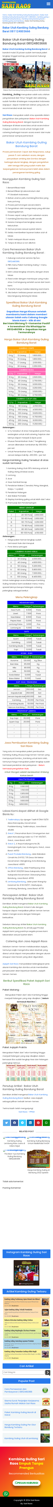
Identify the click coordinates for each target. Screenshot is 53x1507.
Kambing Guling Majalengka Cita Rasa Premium (20, 1331)
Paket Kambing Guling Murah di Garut (20, 1413)
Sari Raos (35, 1500)
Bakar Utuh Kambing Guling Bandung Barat (23, 15)
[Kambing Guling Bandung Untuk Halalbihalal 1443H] (38, 1138)
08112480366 (13, 261)
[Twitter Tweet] (7, 1122)
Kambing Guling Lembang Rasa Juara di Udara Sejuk (14, 1143)
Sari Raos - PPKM (26, 1111)
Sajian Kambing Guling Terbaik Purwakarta (18, 1310)
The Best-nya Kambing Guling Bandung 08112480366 (14, 1156)
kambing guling (42, 17)
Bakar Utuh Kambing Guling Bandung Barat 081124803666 (25, 16)
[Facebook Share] (15, 1122)
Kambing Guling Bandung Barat (33, 19)
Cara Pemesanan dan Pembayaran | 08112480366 (18, 1390)
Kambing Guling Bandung (11, 19)
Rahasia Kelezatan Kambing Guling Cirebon (19, 1320)
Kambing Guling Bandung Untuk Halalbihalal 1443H (38, 1142)
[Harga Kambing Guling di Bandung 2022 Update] (38, 1159)
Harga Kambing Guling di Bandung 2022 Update (39, 1171)
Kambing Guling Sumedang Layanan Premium (19, 1341)
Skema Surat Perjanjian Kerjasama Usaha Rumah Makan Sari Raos (22, 1402)
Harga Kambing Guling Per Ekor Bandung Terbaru (20, 1426)
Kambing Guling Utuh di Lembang (21, 1438)
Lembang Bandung (17, 881)
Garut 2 (11, 843)
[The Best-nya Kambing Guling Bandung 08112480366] (14, 1151)
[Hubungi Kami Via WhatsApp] (6, 1494)
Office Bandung (15, 867)
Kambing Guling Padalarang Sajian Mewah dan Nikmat (22, 1299)
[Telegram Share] (22, 1122)
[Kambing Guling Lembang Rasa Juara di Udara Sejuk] (14, 1138)
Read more (15, 1306)
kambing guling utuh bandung (13, 21)
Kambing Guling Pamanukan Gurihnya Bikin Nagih (21, 1351)
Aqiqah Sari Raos (11, 963)
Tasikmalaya (14, 819)
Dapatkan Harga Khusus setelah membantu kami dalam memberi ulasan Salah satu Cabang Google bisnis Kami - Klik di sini (26, 316)
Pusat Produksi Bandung (19, 854)
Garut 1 (11, 833)
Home (5, 15)
